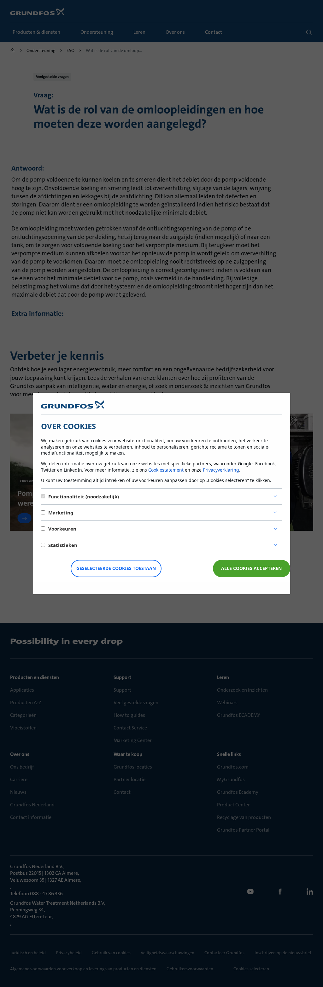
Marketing (60, 512)
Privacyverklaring (221, 470)
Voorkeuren (62, 528)
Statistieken (62, 545)
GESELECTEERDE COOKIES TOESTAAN (116, 568)
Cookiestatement (166, 470)
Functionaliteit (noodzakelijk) (83, 496)
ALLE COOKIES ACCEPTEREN (251, 568)
